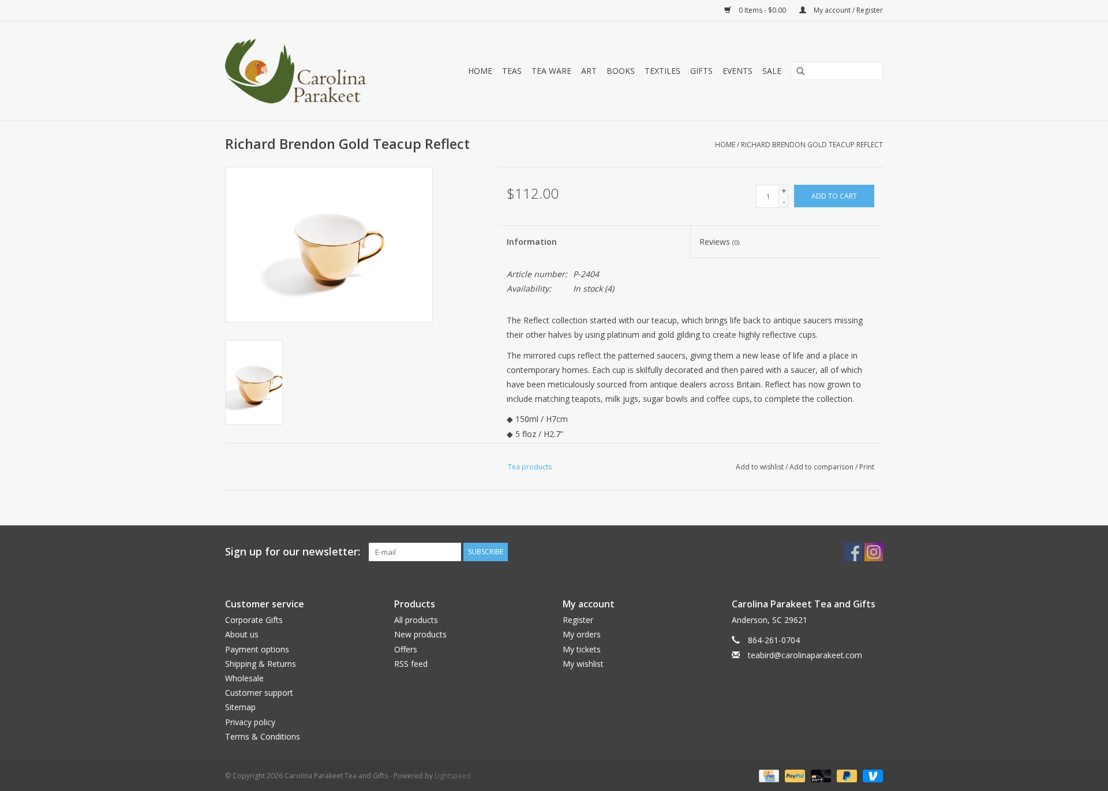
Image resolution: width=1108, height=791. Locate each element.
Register (578, 619)
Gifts (701, 70)
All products (416, 619)
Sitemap (240, 707)
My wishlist (583, 663)
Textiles (662, 70)
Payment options (257, 649)
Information (532, 241)
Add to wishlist (760, 467)
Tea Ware (551, 70)
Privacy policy (250, 722)
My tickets (582, 649)
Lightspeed (453, 776)
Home (480, 70)
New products (420, 634)
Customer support (259, 692)
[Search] (796, 71)
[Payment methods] (767, 775)
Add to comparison (822, 467)
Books (621, 70)
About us (242, 634)
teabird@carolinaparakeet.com (805, 655)
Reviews (719, 241)
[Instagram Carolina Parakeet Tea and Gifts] (873, 552)
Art (589, 70)
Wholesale (244, 678)
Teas (512, 70)
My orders (582, 634)
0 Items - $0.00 (762, 10)
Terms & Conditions (262, 736)
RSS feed (411, 663)
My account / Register (847, 10)
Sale (771, 70)
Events (738, 70)
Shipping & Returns (260, 663)
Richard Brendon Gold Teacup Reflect (812, 145)
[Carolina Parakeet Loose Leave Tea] (308, 71)
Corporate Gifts (254, 619)
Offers (405, 649)
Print (866, 467)
